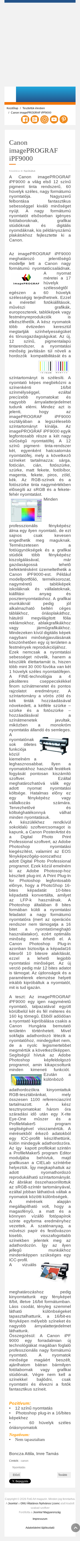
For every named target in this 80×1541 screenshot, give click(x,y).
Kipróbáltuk (29, 171)
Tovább (63, 1474)
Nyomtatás (18, 1467)
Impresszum (40, 1518)
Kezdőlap (12, 108)
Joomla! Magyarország (47, 1512)
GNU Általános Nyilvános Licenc (40, 1503)
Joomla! (13, 1503)
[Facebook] (25, 119)
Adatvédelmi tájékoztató (40, 1527)
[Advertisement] (40, 44)
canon (24, 1460)
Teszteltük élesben (33, 108)
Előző (16, 1474)
